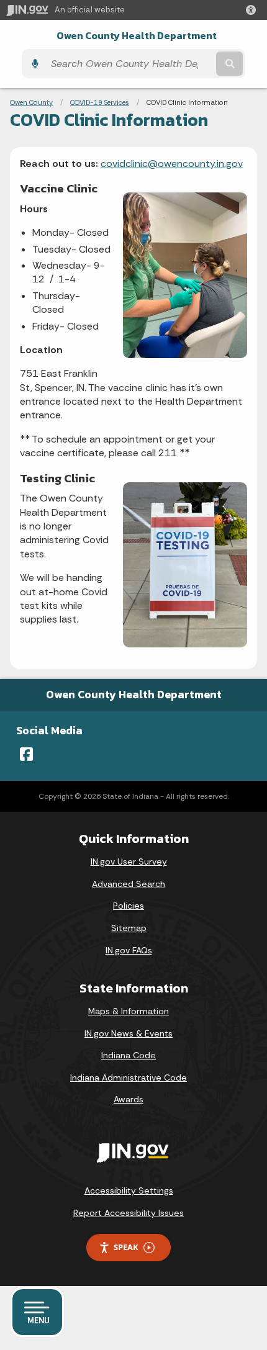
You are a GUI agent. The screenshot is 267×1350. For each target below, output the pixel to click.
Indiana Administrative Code (128, 1077)
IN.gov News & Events (128, 1033)
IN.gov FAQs (129, 950)
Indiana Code (128, 1055)
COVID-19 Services (99, 102)
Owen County (31, 102)
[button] (253, 10)
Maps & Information (128, 1011)
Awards (128, 1099)
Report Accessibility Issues (128, 1212)
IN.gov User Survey (129, 861)
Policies (128, 905)
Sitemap (129, 928)
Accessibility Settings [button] (128, 1190)
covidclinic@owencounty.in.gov (172, 163)
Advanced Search (128, 883)
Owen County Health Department (137, 36)
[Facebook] (26, 754)
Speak (126, 1247)
